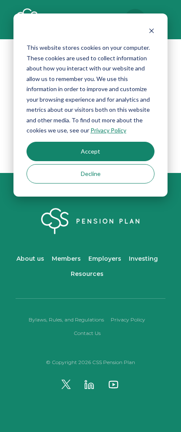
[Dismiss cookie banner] (151, 32)
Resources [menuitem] (87, 274)
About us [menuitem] (30, 258)
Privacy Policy (108, 130)
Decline (91, 173)
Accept (90, 151)
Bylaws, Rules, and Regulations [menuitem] (66, 319)
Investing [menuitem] (143, 258)
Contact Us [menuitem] (87, 333)
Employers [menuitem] (104, 258)
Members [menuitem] (66, 258)
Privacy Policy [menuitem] (128, 319)
